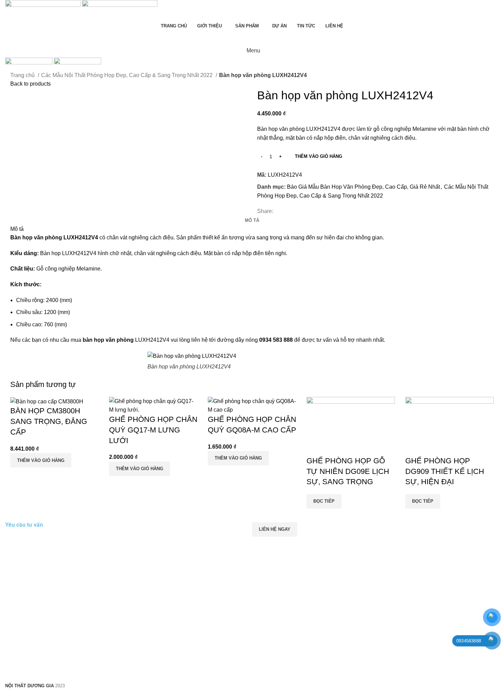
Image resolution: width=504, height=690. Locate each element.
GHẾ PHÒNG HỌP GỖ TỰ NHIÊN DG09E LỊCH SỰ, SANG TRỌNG (348, 471)
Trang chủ (23, 75)
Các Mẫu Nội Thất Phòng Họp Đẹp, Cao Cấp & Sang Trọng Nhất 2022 (127, 75)
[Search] (252, 37)
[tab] (252, 220)
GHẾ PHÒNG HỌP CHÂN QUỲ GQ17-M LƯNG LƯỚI (153, 430)
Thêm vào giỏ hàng (318, 156)
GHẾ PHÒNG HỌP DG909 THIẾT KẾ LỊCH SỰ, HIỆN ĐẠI (444, 471)
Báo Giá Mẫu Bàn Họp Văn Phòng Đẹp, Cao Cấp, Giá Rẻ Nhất (363, 187)
